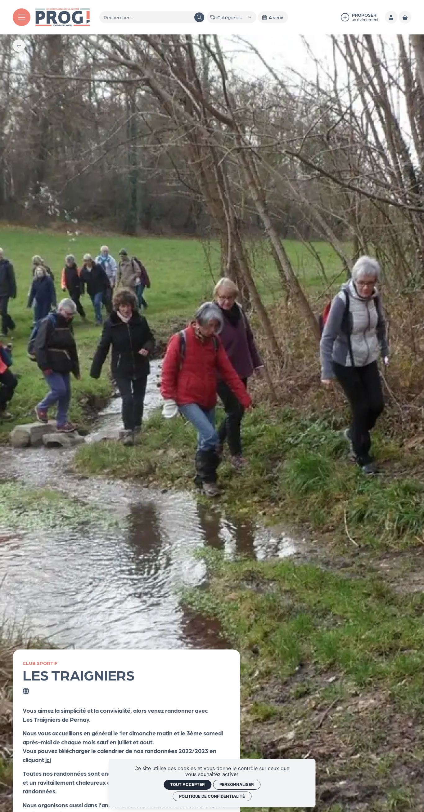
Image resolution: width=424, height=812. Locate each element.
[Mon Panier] (405, 17)
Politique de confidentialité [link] (212, 796)
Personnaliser (236, 784)
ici (48, 759)
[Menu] (21, 17)
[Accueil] (62, 16)
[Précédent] (19, 45)
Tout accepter (187, 784)
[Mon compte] (391, 17)
